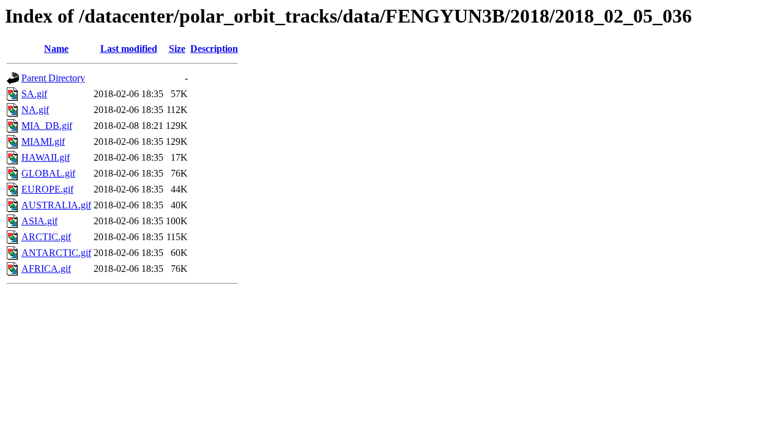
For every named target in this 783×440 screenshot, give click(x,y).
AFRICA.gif (46, 268)
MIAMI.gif (43, 141)
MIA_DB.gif (46, 125)
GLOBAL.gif (48, 173)
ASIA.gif (39, 221)
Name (56, 48)
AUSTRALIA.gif (56, 205)
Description (214, 48)
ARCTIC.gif (46, 237)
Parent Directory (53, 78)
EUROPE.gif (47, 189)
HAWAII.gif (45, 157)
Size (177, 48)
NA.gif (35, 110)
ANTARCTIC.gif (56, 253)
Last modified (128, 48)
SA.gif (34, 94)
